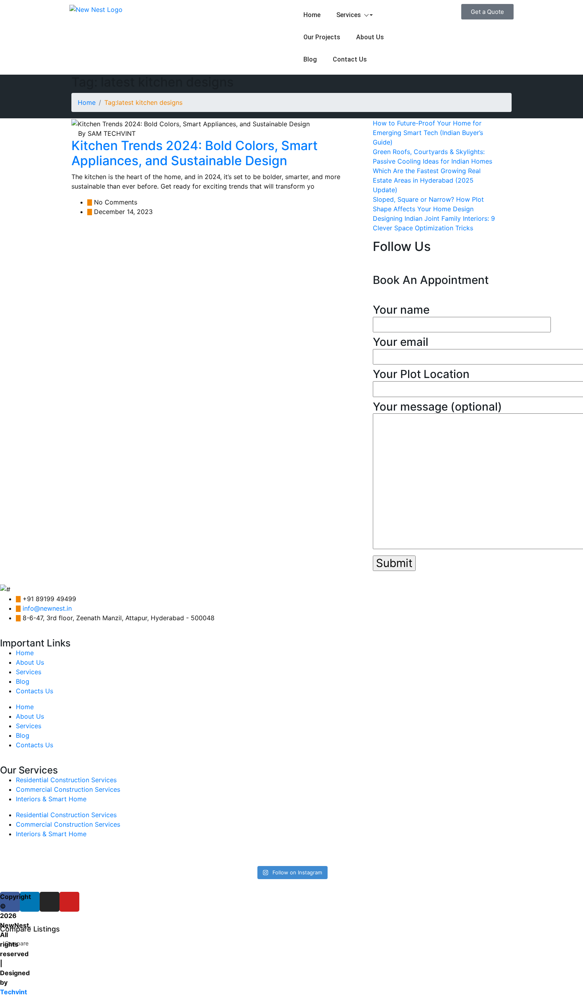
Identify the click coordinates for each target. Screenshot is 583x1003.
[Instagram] (49, 902)
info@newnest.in (47, 608)
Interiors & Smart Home (51, 799)
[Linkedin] (30, 902)
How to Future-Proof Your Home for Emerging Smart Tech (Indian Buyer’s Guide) (428, 132)
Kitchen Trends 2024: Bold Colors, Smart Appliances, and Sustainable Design (194, 153)
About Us (370, 37)
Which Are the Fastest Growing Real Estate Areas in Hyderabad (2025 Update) (427, 180)
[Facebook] (10, 902)
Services (348, 15)
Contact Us (350, 59)
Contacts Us (34, 691)
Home (311, 15)
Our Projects (321, 37)
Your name (401, 309)
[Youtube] (69, 902)
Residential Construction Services (66, 780)
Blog (310, 59)
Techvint (13, 992)
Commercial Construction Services (68, 789)
